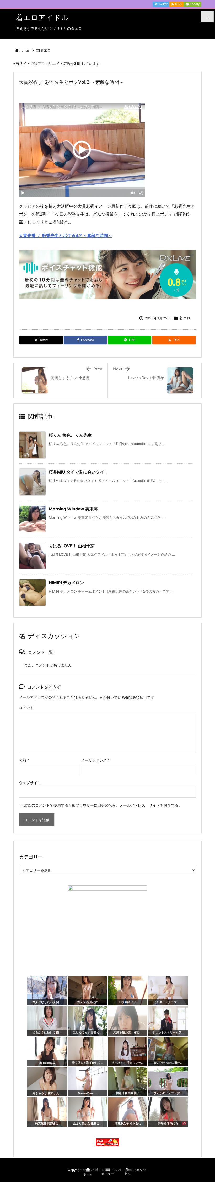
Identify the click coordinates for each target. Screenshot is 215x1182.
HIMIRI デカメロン (66, 582)
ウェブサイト (30, 782)
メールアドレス (95, 760)
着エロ (45, 50)
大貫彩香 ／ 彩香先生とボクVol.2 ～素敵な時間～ (65, 235)
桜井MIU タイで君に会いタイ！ (78, 472)
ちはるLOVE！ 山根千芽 (72, 545)
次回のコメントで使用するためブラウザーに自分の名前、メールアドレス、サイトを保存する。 (103, 805)
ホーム (24, 50)
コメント (26, 707)
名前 (24, 760)
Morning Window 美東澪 (73, 508)
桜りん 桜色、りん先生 (70, 435)
